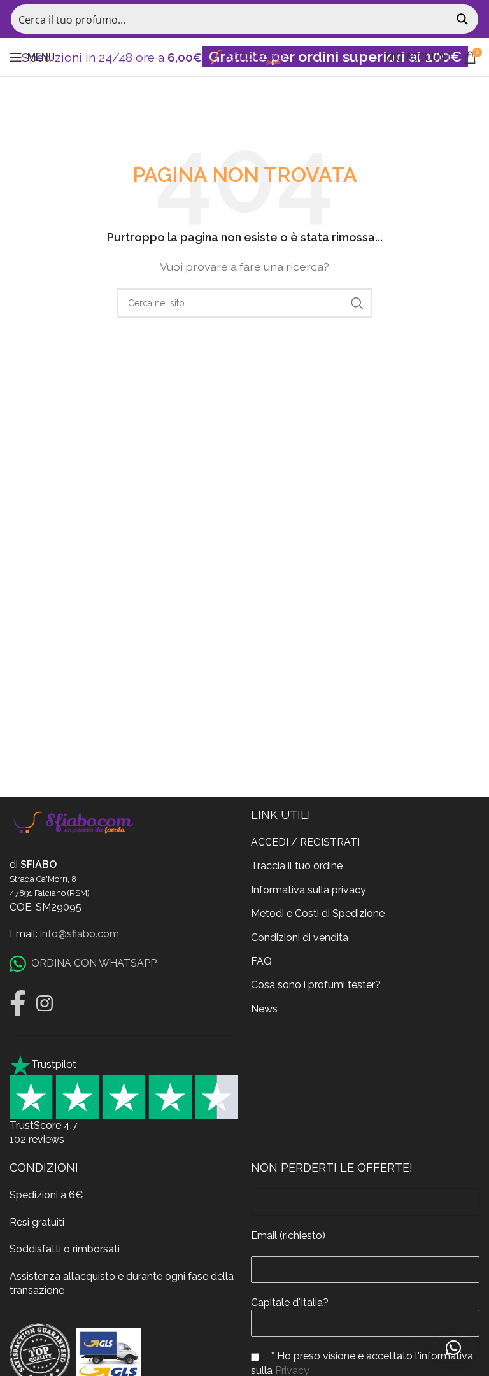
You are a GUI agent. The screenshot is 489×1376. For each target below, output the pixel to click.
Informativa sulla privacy (308, 890)
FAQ (261, 961)
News (264, 1009)
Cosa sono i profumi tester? (316, 985)
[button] (453, 1348)
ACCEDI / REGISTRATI (305, 842)
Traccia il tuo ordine (297, 866)
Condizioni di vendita (299, 938)
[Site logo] (244, 56)
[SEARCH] (357, 303)
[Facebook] (18, 1003)
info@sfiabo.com (79, 934)
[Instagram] (44, 1003)
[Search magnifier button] (464, 19)
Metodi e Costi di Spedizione (318, 913)
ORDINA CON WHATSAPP (94, 963)
